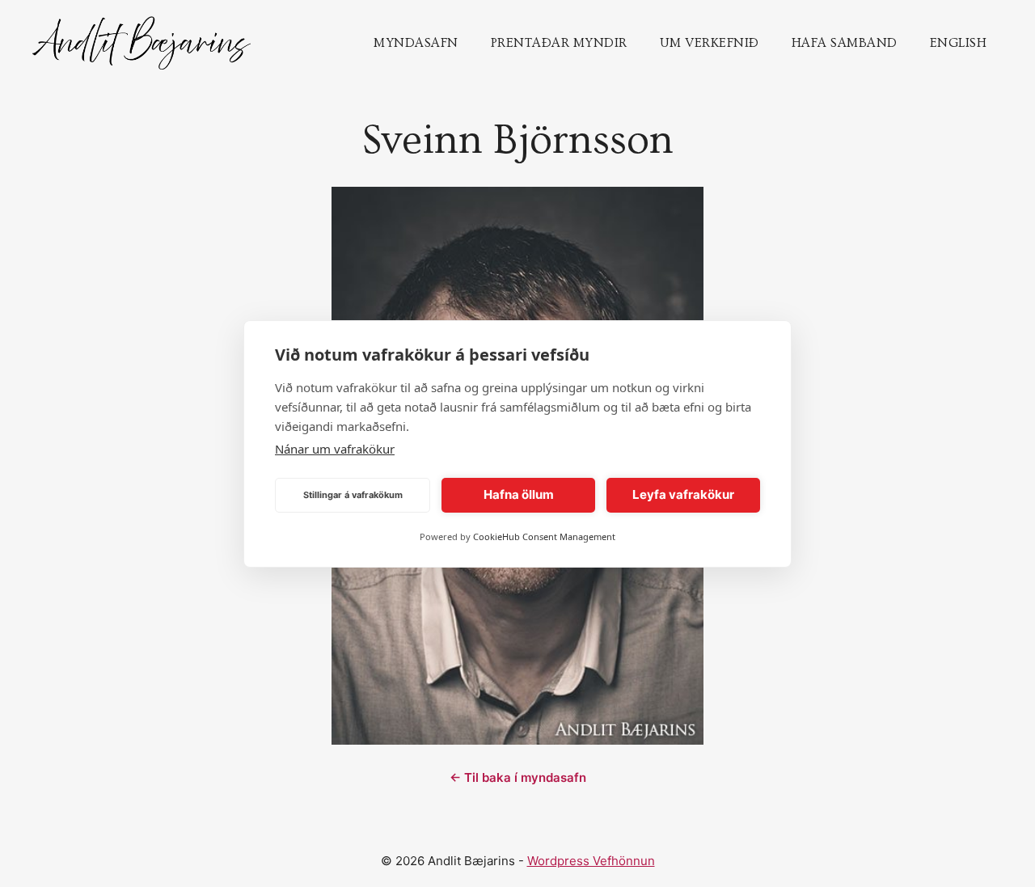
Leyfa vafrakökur (683, 494)
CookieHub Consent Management (544, 536)
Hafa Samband (845, 43)
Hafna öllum (519, 494)
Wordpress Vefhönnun (591, 860)
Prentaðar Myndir (559, 43)
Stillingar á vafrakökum (353, 495)
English (958, 43)
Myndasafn (416, 43)
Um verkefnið (709, 43)
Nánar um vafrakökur (335, 449)
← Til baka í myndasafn (518, 777)
